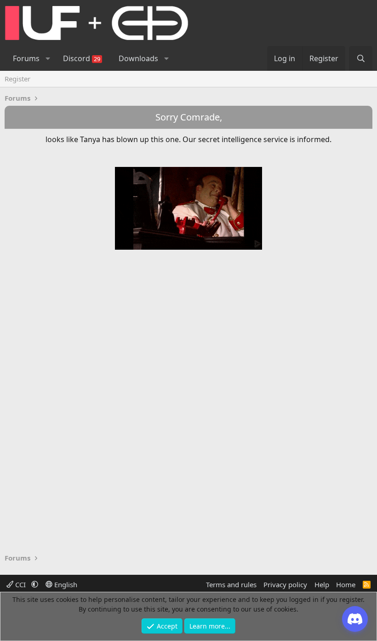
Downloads (138, 58)
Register (17, 78)
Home (345, 584)
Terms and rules (231, 584)
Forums (26, 58)
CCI (20, 584)
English (64, 584)
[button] (47, 58)
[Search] (360, 58)
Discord (81, 58)
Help (321, 584)
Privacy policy (285, 584)
